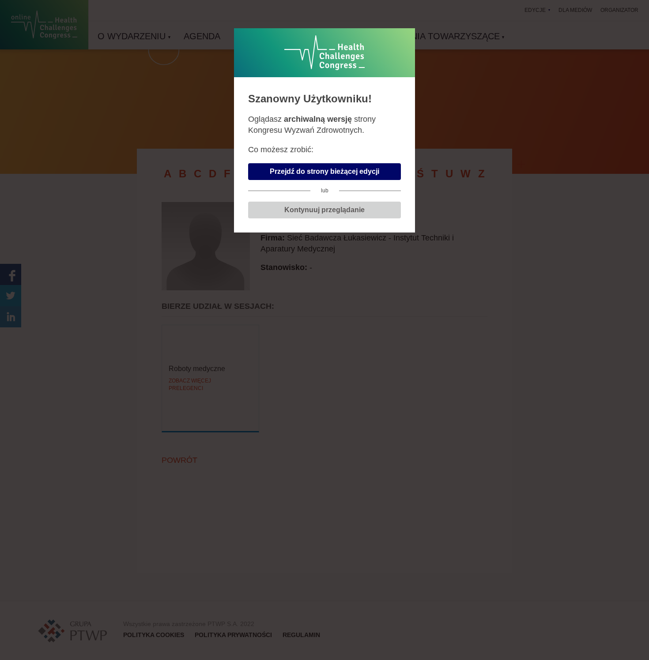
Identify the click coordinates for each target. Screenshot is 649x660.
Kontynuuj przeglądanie (324, 210)
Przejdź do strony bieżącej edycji (324, 171)
